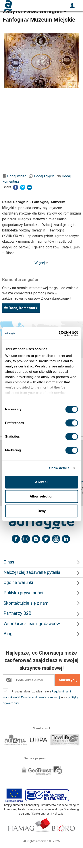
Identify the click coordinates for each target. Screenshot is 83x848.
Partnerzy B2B (17, 613)
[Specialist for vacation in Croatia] (41, 522)
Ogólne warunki (18, 582)
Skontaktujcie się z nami (26, 603)
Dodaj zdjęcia (44, 176)
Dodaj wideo (17, 176)
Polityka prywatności (23, 592)
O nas (9, 562)
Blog (8, 633)
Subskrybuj (68, 680)
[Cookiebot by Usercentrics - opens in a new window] (59, 333)
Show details (59, 468)
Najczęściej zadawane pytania (32, 572)
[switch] (71, 422)
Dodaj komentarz (23, 308)
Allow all (41, 482)
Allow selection (41, 496)
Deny (42, 511)
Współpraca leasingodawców (32, 623)
